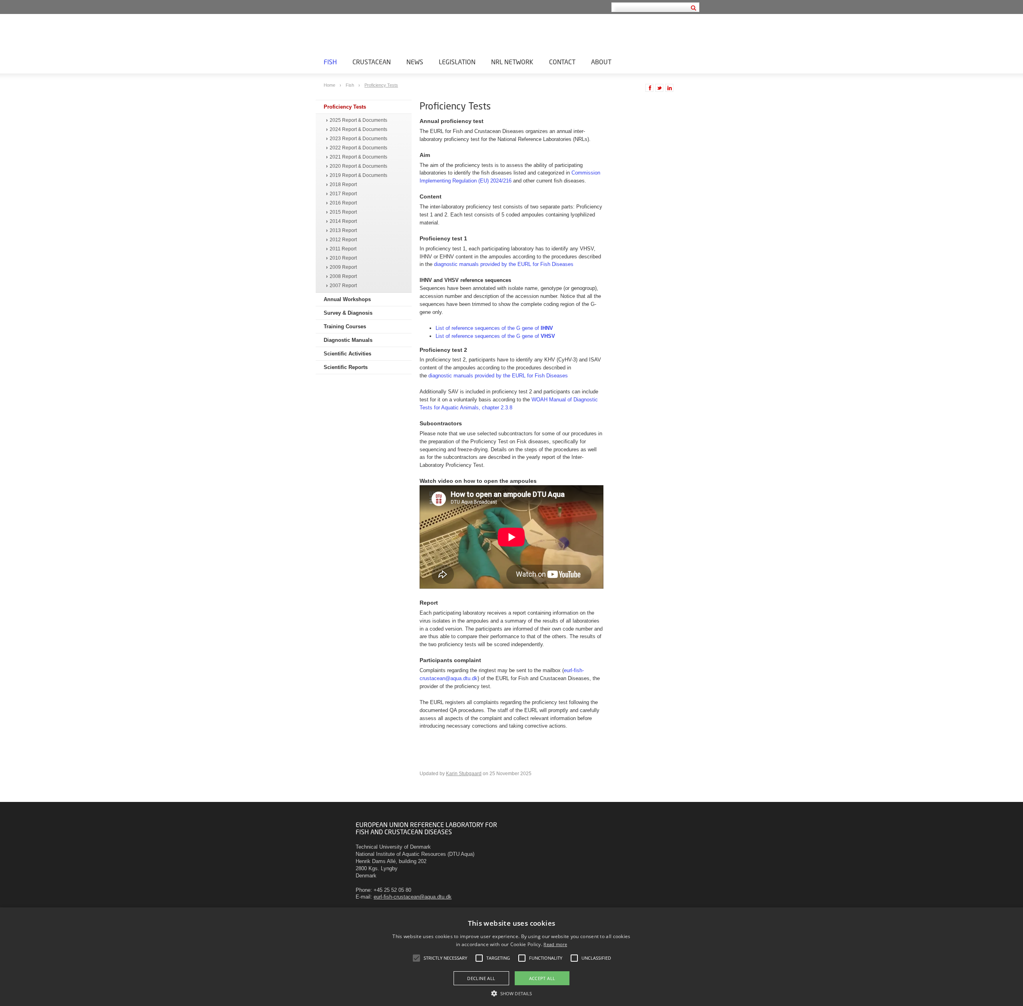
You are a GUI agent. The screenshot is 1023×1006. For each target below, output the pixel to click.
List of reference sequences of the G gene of (494, 328)
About (601, 61)
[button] (511, 992)
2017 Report (343, 193)
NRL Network (512, 61)
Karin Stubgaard (464, 773)
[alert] (511, 956)
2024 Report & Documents (358, 129)
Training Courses (345, 326)
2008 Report (343, 276)
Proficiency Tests (381, 85)
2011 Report (343, 249)
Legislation (457, 61)
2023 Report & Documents (358, 138)
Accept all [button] (542, 978)
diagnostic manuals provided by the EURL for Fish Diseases (503, 264)
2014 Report (343, 221)
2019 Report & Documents (358, 175)
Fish (330, 61)
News (414, 61)
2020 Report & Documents (358, 166)
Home (330, 85)
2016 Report (343, 203)
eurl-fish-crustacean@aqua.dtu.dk (413, 897)
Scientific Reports (346, 367)
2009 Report (343, 267)
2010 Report (343, 258)
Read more (555, 944)
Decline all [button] (481, 978)
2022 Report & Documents (358, 148)
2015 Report (343, 212)
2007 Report (343, 285)
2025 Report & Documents (358, 120)
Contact (562, 61)
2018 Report (343, 184)
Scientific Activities (347, 354)
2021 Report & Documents (358, 157)
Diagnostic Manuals (348, 340)
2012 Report (343, 239)
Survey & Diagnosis (348, 313)
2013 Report (343, 230)
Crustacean (371, 61)
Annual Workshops (347, 299)
